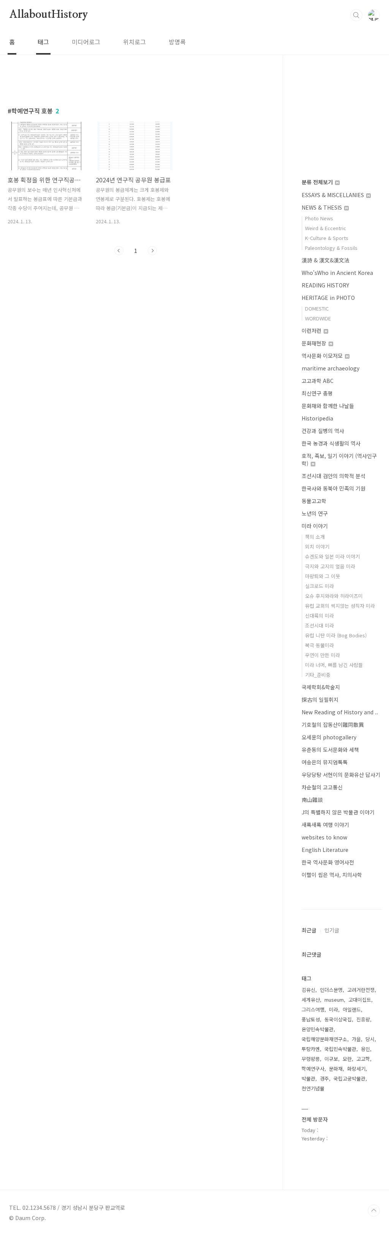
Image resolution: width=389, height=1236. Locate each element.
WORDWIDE (318, 318)
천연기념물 (313, 1088)
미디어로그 (86, 41)
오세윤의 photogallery (329, 737)
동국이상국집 (338, 1019)
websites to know (324, 837)
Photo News (319, 218)
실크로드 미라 (319, 586)
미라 (333, 1009)
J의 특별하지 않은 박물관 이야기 (338, 812)
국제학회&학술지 (321, 687)
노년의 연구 (315, 513)
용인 (365, 1048)
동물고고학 (314, 501)
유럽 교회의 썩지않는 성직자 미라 (340, 605)
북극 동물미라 (319, 645)
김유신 (308, 989)
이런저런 (312, 330)
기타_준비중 (317, 674)
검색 (356, 15)
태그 (43, 41)
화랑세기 (356, 1068)
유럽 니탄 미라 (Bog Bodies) (336, 635)
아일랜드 (352, 1009)
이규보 (331, 1058)
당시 (370, 1039)
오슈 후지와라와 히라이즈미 (334, 595)
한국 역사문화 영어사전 (328, 862)
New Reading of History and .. (340, 712)
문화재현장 (315, 343)
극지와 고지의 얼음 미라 (330, 566)
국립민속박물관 (340, 1048)
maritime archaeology (330, 368)
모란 (347, 1058)
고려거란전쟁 (361, 989)
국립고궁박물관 (349, 1078)
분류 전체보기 (318, 182)
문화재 (336, 1068)
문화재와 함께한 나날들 (328, 405)
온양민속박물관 (318, 1029)
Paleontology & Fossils (331, 247)
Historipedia (317, 418)
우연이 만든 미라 (322, 655)
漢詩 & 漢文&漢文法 (325, 260)
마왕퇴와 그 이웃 (322, 576)
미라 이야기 (315, 526)
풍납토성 (311, 1019)
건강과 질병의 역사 (323, 430)
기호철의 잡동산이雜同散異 (333, 724)
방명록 (177, 41)
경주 (324, 1078)
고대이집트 (359, 999)
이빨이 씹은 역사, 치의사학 (332, 874)
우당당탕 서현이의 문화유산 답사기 (341, 774)
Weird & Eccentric (325, 228)
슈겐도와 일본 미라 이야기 (332, 556)
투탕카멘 (311, 1048)
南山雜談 (312, 799)
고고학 (363, 1058)
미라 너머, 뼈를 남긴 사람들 (334, 664)
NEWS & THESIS (322, 207)
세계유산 (311, 999)
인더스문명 (331, 989)
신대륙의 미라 (319, 615)
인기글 (331, 930)
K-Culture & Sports (326, 238)
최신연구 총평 (317, 393)
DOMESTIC (317, 308)
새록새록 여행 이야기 (325, 824)
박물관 (308, 1078)
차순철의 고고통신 (322, 787)
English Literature (325, 849)
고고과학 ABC (318, 380)
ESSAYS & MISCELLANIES (333, 195)
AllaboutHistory (48, 14)
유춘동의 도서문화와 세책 (330, 749)
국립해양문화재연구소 (324, 1039)
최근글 (309, 930)
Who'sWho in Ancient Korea (337, 272)
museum (334, 999)
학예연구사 (313, 1068)
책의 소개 (315, 536)
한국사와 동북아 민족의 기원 (333, 488)
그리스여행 (313, 1009)
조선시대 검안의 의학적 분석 (333, 476)
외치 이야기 (317, 546)
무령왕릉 (311, 1058)
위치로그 (134, 41)
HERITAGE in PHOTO (328, 297)
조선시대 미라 (319, 625)
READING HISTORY (325, 285)
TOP (374, 1211)
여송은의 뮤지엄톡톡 (325, 762)
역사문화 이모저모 (323, 355)
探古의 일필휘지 (320, 699)
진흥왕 (363, 1019)
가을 (356, 1039)
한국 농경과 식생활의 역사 (331, 443)
